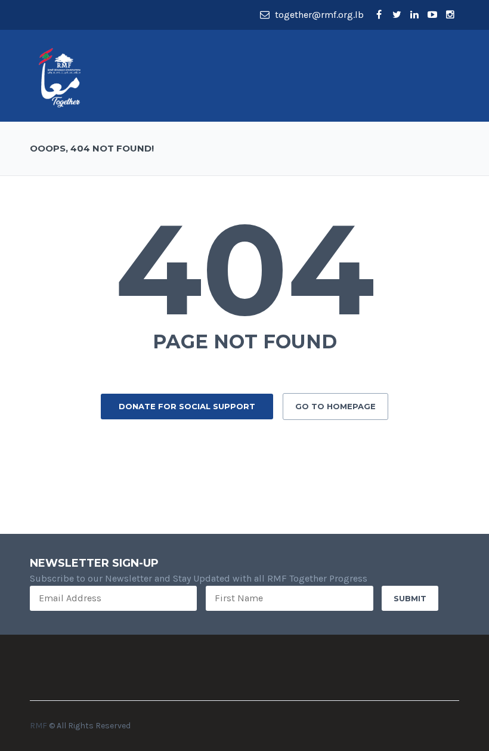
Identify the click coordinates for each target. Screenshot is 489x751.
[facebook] (379, 15)
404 (245, 269)
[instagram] (450, 15)
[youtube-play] (432, 15)
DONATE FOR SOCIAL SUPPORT (187, 406)
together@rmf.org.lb (318, 14)
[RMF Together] (59, 76)
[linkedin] (414, 15)
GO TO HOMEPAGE (335, 406)
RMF (38, 726)
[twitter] (397, 15)
